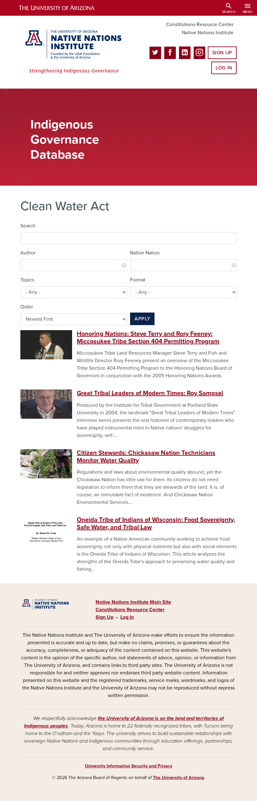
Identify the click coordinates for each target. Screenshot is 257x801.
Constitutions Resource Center (199, 24)
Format (137, 280)
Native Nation (145, 253)
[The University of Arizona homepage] (62, 8)
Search (27, 226)
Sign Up (222, 53)
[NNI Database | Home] (72, 52)
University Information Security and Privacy (128, 766)
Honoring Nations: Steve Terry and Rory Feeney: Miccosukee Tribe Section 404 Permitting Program (148, 337)
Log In (224, 68)
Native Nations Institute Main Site (133, 602)
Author (27, 253)
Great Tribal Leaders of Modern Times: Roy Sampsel (150, 393)
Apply (142, 319)
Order (26, 307)
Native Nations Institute (207, 33)
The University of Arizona (178, 777)
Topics (27, 280)
